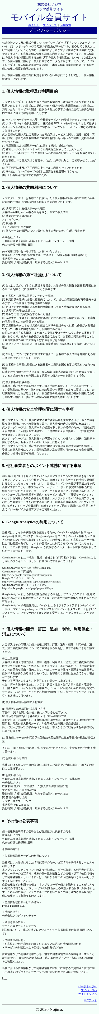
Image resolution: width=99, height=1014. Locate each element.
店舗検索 (65, 25)
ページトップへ (87, 986)
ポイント (34, 25)
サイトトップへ (87, 993)
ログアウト (90, 1000)
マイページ (50, 25)
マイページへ (89, 990)
